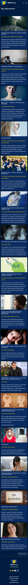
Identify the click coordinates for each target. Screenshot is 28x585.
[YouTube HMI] (13, 571)
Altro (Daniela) (11, 36)
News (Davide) (22, 176)
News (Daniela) (18, 36)
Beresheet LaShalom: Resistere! (10, 539)
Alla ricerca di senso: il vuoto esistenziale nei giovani (13, 347)
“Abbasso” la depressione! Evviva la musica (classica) (11, 274)
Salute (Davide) (5, 178)
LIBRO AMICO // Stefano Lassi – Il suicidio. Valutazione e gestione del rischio (13, 378)
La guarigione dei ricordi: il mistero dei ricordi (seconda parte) (12, 410)
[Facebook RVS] (15, 571)
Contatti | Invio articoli (14, 578)
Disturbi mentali (6, 138)
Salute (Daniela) (5, 142)
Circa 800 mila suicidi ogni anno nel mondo (14, 241)
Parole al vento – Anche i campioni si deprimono (12, 173)
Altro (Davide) (11, 176)
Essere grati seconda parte (9, 506)
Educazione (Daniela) (13, 69)
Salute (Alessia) (10, 106)
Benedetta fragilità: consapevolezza (11, 66)
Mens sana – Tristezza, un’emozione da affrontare (12, 103)
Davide (16, 176)
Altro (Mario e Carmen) (12, 278)
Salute (9, 244)
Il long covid (4, 444)
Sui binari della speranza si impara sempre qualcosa (13, 33)
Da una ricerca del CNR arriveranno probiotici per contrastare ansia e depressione (11, 312)
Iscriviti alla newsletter (14, 576)
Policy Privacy (14, 580)
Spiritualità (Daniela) (20, 211)
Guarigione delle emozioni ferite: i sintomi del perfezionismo (13, 473)
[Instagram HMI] (10, 571)
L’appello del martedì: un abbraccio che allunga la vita (12, 208)
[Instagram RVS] (18, 571)
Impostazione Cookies (14, 582)
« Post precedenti (23, 553)
